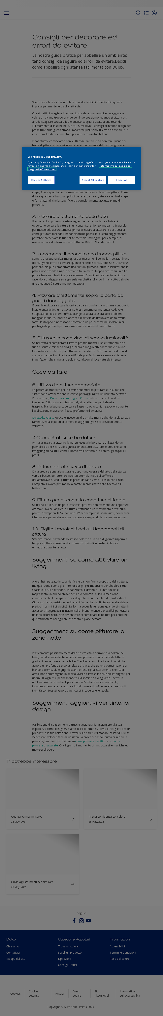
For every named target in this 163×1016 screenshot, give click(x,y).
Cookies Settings (41, 179)
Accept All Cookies (93, 179)
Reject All (121, 179)
